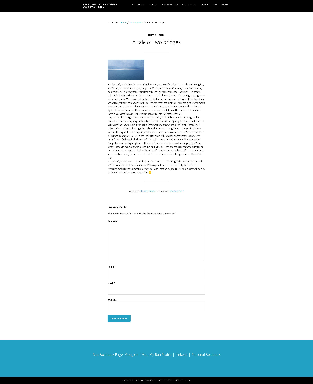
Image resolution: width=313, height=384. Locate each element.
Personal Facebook (206, 354)
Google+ (131, 354)
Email (111, 283)
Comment (113, 221)
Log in (187, 380)
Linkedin (182, 354)
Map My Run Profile (156, 354)
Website (112, 300)
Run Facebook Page (108, 354)
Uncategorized (176, 191)
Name (112, 267)
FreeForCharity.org (175, 380)
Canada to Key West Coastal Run (100, 6)
